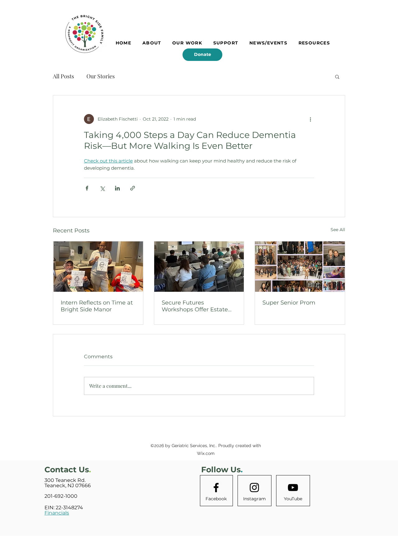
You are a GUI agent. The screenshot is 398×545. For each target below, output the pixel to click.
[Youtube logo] (293, 487)
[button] (337, 76)
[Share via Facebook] (87, 188)
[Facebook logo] (216, 487)
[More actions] (310, 119)
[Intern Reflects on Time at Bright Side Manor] (98, 266)
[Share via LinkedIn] (117, 188)
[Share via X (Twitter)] (102, 188)
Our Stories (100, 76)
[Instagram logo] (254, 487)
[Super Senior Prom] (300, 266)
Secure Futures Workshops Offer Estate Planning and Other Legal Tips (198, 306)
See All (338, 229)
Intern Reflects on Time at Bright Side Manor (97, 306)
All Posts (63, 76)
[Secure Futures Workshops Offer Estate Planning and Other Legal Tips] (199, 266)
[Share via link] (133, 188)
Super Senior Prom (288, 302)
